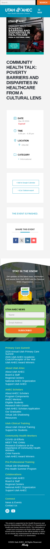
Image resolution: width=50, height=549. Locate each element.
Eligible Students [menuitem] (14, 402)
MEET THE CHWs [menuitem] (15, 442)
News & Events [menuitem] (13, 502)
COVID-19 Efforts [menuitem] (14, 439)
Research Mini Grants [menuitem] (17, 405)
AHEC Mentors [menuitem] (13, 399)
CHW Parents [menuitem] (12, 453)
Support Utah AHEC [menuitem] (16, 384)
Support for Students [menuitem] (16, 430)
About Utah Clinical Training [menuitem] (20, 427)
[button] (43, 2)
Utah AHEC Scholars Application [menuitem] (22, 408)
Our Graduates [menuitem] (13, 411)
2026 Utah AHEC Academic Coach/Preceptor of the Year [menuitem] (20, 358)
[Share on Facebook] (15, 240)
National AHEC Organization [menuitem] (20, 381)
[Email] (33, 240)
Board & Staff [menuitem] (12, 375)
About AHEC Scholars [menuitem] (17, 393)
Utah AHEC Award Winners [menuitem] (19, 362)
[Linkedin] (27, 240)
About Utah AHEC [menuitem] (15, 372)
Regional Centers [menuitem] (14, 378)
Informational (25, 159)
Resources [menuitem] (11, 418)
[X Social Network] (21, 240)
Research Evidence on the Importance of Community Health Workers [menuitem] (22, 448)
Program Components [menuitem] (17, 396)
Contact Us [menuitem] (11, 505)
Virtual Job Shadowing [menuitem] (17, 415)
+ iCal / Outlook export (26, 190)
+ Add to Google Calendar (25, 183)
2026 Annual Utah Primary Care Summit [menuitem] (22, 352)
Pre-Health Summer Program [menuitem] (20, 469)
